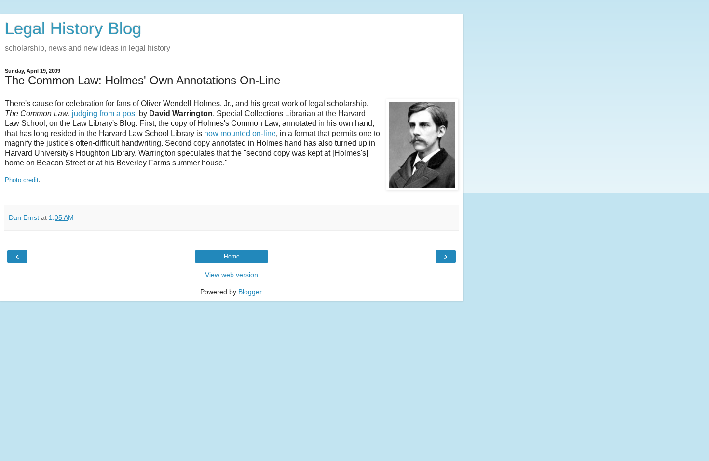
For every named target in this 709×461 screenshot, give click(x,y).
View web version (231, 275)
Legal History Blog (73, 28)
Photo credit (22, 180)
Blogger (249, 292)
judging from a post (104, 113)
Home (232, 256)
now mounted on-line (240, 133)
